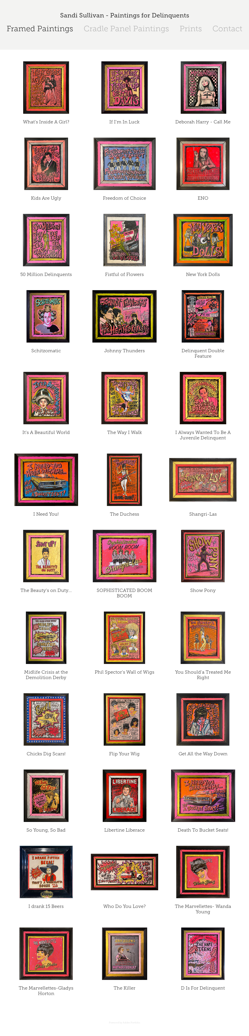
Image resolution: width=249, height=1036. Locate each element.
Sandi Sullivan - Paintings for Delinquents (124, 15)
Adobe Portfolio (131, 1022)
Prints (191, 28)
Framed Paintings (40, 28)
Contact (227, 28)
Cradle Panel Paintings (126, 28)
